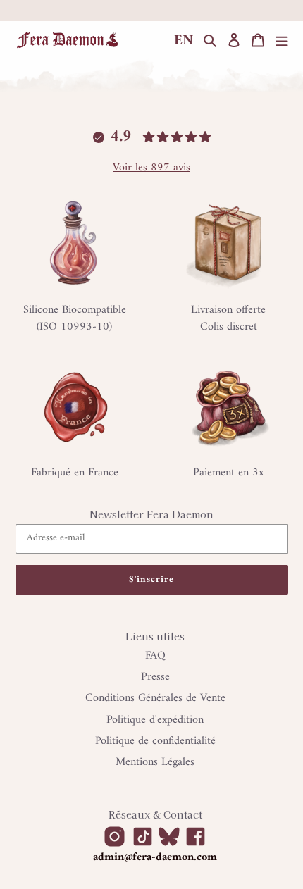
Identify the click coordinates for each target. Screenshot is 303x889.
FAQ (155, 656)
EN (183, 41)
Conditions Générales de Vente (155, 698)
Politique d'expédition (155, 720)
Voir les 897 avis (151, 168)
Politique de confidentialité (155, 741)
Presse (155, 677)
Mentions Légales (155, 762)
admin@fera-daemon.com (155, 857)
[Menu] (282, 40)
